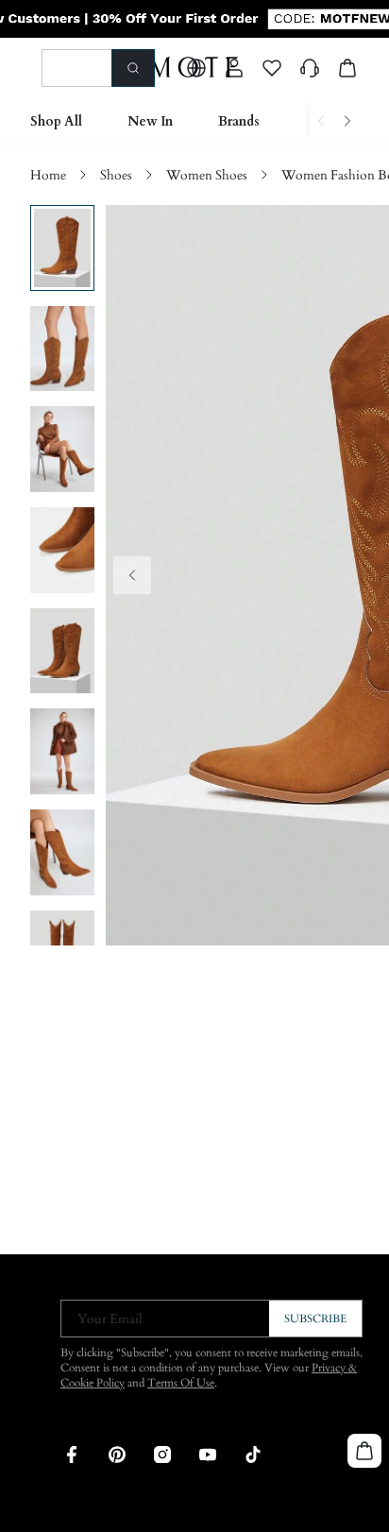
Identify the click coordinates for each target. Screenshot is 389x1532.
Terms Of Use (180, 1382)
